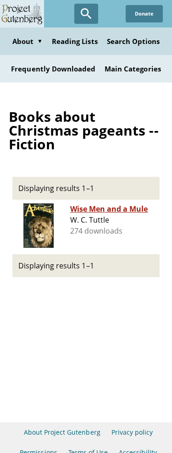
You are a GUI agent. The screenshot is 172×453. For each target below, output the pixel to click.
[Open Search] (86, 14)
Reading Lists (75, 41)
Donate (144, 13)
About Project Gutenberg (62, 432)
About (27, 41)
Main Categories (133, 68)
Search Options (133, 41)
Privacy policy (132, 432)
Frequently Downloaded (53, 68)
